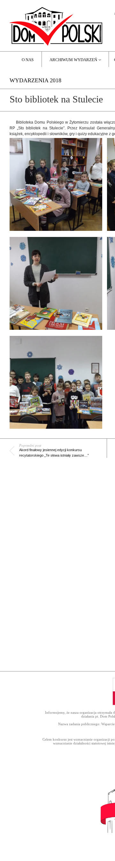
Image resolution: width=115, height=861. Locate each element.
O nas (28, 59)
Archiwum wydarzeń (73, 59)
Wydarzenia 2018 (35, 80)
